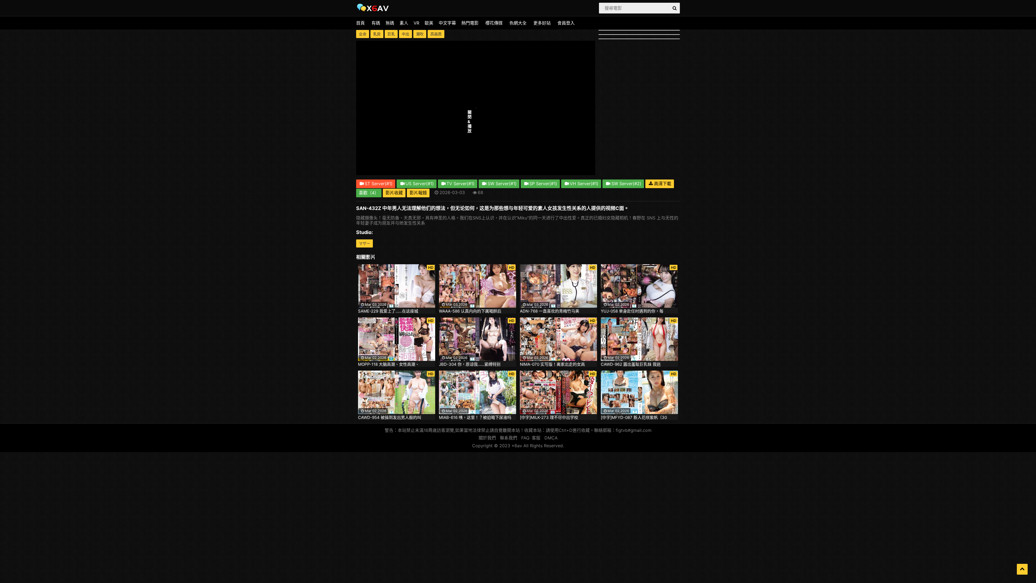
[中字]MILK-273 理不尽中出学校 (549, 417)
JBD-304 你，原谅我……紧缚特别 (469, 364)
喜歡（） (369, 192)
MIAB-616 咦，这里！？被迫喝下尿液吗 (475, 417)
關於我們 (487, 437)
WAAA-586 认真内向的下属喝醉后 (470, 311)
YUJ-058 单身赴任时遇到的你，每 (632, 311)
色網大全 (518, 23)
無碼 (390, 23)
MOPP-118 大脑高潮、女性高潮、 (388, 364)
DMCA (551, 437)
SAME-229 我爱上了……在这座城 (388, 311)
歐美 (429, 23)
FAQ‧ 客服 (530, 437)
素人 (404, 23)
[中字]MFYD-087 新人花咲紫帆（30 (634, 417)
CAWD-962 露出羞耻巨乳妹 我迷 (631, 364)
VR (416, 23)
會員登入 (566, 23)
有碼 (376, 23)
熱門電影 (470, 23)
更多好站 (542, 23)
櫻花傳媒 (494, 23)
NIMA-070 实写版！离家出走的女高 (552, 364)
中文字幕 (447, 23)
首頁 (360, 23)
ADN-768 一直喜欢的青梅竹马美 (549, 311)
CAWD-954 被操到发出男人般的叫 (389, 417)
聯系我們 (508, 437)
